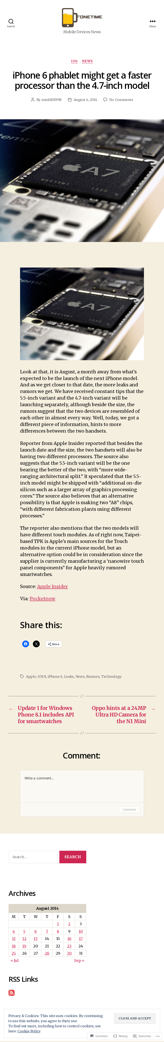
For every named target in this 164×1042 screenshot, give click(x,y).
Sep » (79, 960)
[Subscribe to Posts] (47, 993)
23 (69, 946)
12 (24, 938)
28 (47, 953)
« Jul (14, 960)
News (87, 61)
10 (81, 931)
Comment (129, 809)
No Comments (121, 100)
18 (14, 946)
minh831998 (51, 100)
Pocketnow (42, 599)
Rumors (93, 676)
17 (80, 938)
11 (13, 938)
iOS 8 (42, 676)
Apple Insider (52, 586)
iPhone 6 (55, 676)
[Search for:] (32, 858)
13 (35, 938)
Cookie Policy (29, 1031)
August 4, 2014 (85, 100)
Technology (111, 676)
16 (69, 938)
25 (14, 953)
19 (24, 946)
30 (69, 953)
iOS (74, 61)
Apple (31, 676)
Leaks (69, 676)
